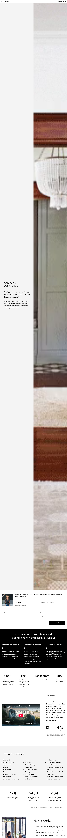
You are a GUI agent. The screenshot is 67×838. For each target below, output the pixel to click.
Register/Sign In (62, 1)
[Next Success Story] (6, 741)
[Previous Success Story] (3, 741)
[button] (1, 1)
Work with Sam (56, 623)
